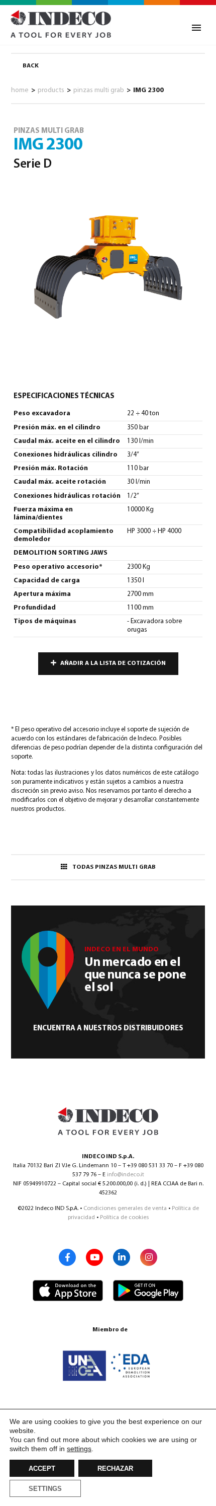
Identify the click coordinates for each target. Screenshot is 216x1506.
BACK (31, 66)
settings (79, 1449)
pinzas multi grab (98, 90)
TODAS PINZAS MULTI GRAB (114, 867)
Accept (42, 1468)
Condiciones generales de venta (125, 1209)
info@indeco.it (125, 1175)
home (20, 90)
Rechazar (115, 1468)
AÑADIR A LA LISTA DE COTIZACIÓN (113, 663)
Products (51, 90)
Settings (45, 1488)
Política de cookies (124, 1218)
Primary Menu (196, 27)
